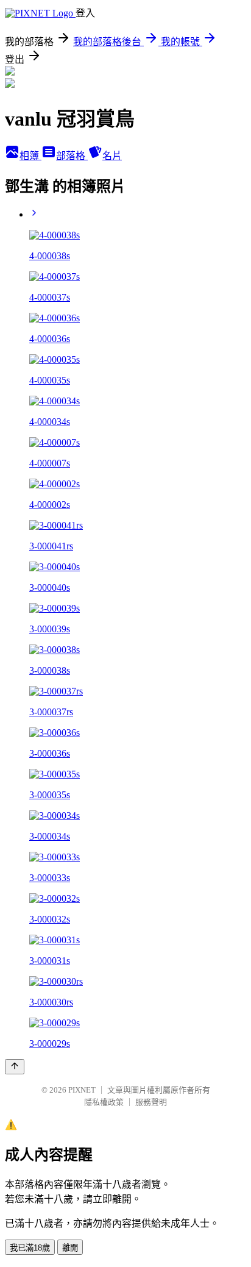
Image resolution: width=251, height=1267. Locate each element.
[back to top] (14, 1066)
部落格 (72, 156)
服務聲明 (151, 1102)
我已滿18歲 (30, 1247)
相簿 (30, 156)
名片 (112, 156)
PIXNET (82, 1089)
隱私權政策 (104, 1102)
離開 (70, 1247)
